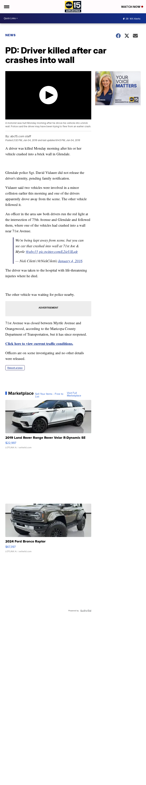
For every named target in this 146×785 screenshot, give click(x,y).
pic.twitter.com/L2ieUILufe (58, 251)
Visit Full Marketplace (74, 394)
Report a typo (15, 367)
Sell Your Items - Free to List (49, 395)
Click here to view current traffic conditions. (39, 343)
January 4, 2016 (70, 260)
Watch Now (131, 7)
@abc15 (32, 251)
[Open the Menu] (6, 6)
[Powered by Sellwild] (85, 610)
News (10, 35)
